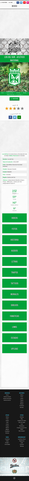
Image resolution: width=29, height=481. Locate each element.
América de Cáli (18, 181)
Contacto (22, 444)
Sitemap (22, 446)
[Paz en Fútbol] (14, 461)
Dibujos (21, 403)
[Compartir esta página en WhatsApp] (19, 117)
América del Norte (7, 398)
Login (22, 442)
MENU (15, 6)
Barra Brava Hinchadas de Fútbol (14, 47)
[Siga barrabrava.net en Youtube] (24, 2)
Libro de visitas (21, 422)
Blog (22, 418)
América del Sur (10, 92)
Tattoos (21, 402)
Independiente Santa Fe (9, 183)
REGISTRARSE (4, 2)
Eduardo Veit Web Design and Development (14, 478)
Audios (7, 420)
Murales (22, 407)
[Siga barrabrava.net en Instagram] (28, 2)
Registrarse (21, 440)
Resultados (21, 425)
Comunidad (7, 444)
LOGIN (11, 2)
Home (2, 92)
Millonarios (10, 181)
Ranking (22, 417)
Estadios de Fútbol (22, 420)
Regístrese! (15, 99)
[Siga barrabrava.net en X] (21, 2)
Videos (21, 394)
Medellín (25, 92)
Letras (21, 398)
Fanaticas (22, 405)
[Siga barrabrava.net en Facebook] (18, 2)
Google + (7, 442)
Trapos (21, 400)
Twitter (7, 440)
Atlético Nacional (10, 94)
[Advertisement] (14, 23)
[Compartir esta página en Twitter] (15, 117)
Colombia (18, 92)
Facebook (7, 439)
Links (7, 422)
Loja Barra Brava (22, 439)
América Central (7, 396)
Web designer (22, 430)
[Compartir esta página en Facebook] (10, 117)
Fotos (21, 396)
